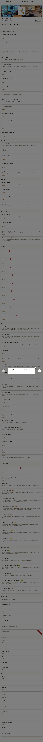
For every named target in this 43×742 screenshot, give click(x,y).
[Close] (35, 368)
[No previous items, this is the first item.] (3, 372)
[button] (39, 372)
